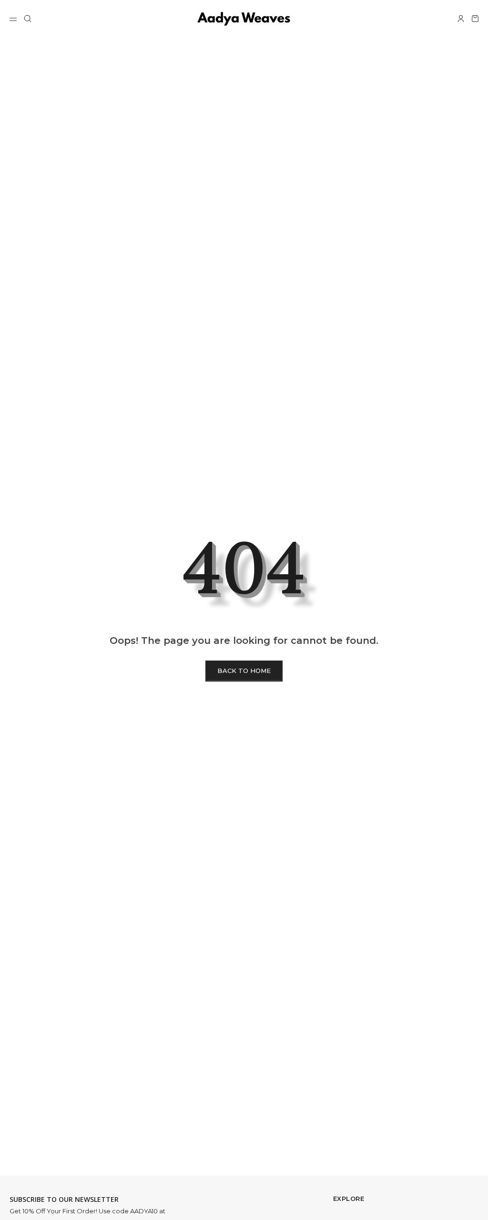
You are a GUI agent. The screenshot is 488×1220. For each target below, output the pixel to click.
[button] (27, 18)
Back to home (244, 670)
